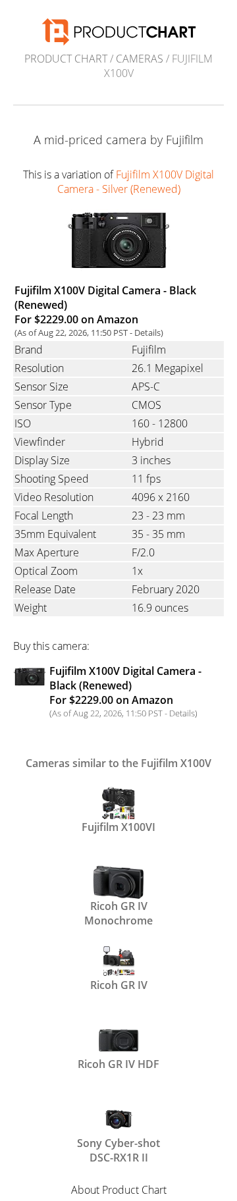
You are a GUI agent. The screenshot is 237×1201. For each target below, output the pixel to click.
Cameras (139, 58)
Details (147, 332)
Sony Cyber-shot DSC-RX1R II (118, 1149)
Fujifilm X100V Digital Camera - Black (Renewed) (125, 685)
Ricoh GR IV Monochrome (118, 912)
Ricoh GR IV (118, 985)
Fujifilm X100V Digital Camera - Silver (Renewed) (136, 181)
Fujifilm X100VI (118, 827)
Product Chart (65, 58)
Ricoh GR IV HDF (118, 1064)
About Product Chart (119, 1190)
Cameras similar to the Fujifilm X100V (118, 763)
